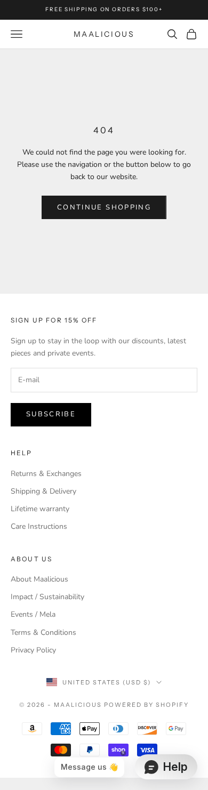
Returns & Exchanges (46, 474)
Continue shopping (104, 207)
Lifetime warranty (40, 509)
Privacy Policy (33, 650)
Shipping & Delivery (43, 491)
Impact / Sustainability (47, 597)
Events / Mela (33, 614)
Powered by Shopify (146, 704)
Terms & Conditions (43, 632)
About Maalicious (39, 579)
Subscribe (51, 414)
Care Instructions (39, 526)
